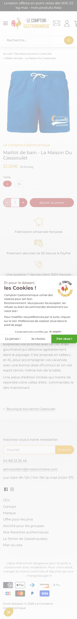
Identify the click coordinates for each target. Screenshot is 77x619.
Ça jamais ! (13, 339)
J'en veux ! (64, 339)
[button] (9, 612)
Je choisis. (38, 339)
